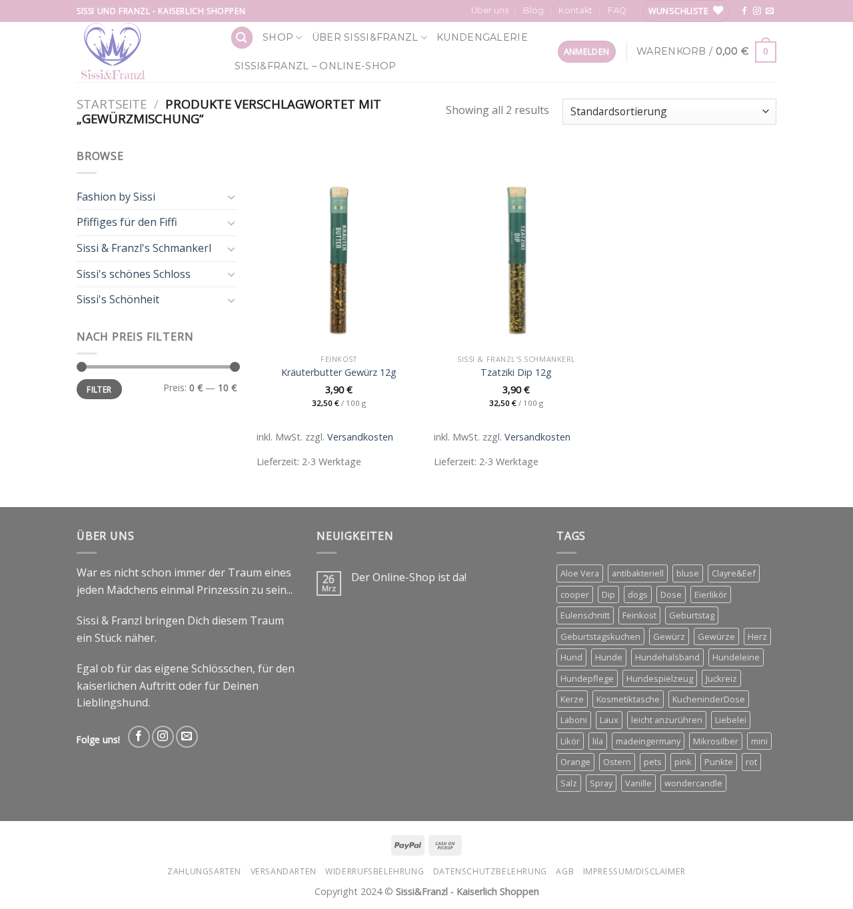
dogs (638, 594)
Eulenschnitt (585, 615)
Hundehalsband (667, 657)
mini (759, 741)
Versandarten (284, 871)
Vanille (638, 783)
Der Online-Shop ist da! (408, 577)
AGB (565, 871)
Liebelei (730, 720)
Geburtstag (691, 615)
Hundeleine (736, 657)
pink (683, 762)
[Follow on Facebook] (744, 11)
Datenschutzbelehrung (490, 871)
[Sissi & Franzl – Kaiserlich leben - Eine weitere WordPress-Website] (143, 52)
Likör (570, 741)
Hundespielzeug (659, 678)
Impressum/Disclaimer (634, 871)
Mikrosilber (715, 741)
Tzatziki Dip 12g (516, 373)
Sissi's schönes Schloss (134, 274)
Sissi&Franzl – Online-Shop (316, 66)
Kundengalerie (482, 37)
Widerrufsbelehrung (374, 871)
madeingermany (648, 741)
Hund (571, 657)
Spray (601, 783)
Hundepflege (587, 678)
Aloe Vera (579, 573)
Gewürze (716, 636)
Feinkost (639, 615)
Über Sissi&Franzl (365, 37)
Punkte (718, 762)
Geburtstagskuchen (600, 636)
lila (597, 741)
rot (751, 762)
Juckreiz (721, 678)
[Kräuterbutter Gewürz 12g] (339, 248)
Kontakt (575, 10)
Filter (99, 389)
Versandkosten (360, 437)
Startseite (112, 103)
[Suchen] (242, 38)
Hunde (608, 657)
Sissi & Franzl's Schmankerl (144, 248)
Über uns (489, 10)
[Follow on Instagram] (757, 11)
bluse (687, 573)
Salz (568, 783)
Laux (609, 720)
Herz (757, 636)
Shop (278, 37)
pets (653, 762)
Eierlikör (710, 594)
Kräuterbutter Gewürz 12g (339, 373)
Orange (575, 762)
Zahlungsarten (204, 871)
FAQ (617, 10)
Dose (671, 594)
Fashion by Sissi (116, 196)
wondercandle (693, 783)
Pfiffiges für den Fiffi (127, 222)
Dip (608, 594)
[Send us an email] (770, 11)
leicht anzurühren (666, 720)
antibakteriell (638, 573)
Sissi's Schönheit (118, 299)
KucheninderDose (708, 699)
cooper (574, 594)
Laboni (573, 720)
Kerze (572, 699)
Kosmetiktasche (628, 699)
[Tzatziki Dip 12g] (516, 248)
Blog (533, 10)
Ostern (617, 762)
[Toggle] (231, 197)
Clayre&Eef (734, 573)
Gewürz (669, 636)
